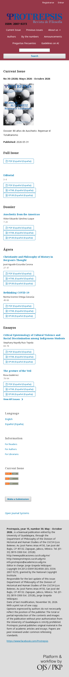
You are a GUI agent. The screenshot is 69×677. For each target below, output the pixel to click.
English (9, 419)
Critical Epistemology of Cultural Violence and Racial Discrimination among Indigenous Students (34, 336)
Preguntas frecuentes (24, 43)
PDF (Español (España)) (19, 161)
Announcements (53, 36)
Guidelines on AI (50, 43)
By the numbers (30, 36)
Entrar (61, 2)
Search (34, 56)
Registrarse (48, 2)
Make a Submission (18, 499)
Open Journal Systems (17, 513)
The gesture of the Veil (17, 370)
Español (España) (14, 424)
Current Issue (13, 29)
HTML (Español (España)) (20, 190)
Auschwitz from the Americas (21, 214)
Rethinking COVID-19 (16, 292)
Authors (11, 36)
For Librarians (12, 454)
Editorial (8, 175)
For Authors (11, 449)
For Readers (11, 444)
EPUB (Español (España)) (20, 195)
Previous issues (34, 29)
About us (53, 29)
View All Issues (11, 399)
